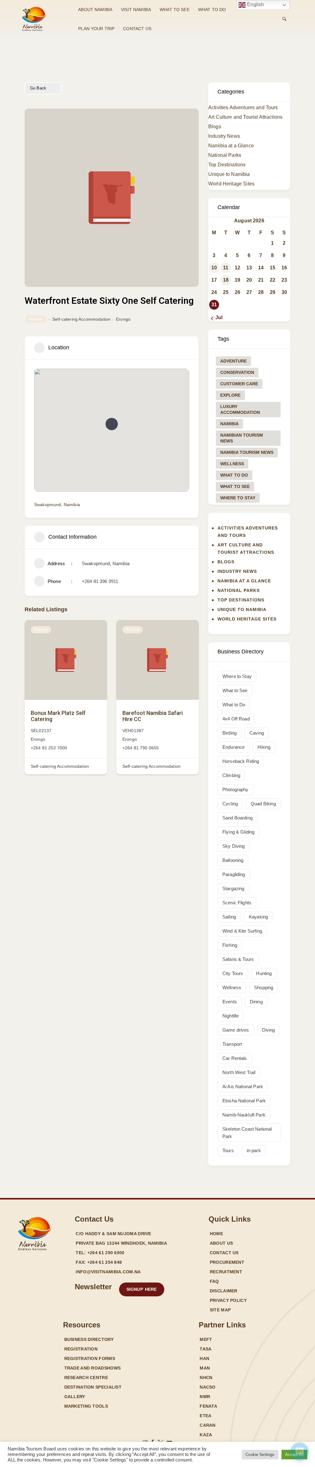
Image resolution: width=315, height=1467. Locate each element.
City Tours (232, 973)
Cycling (230, 803)
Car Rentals (234, 1058)
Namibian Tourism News (241, 438)
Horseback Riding (240, 761)
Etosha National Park (244, 1100)
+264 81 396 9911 (100, 581)
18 (226, 280)
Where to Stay (237, 497)
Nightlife (230, 1015)
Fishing (229, 945)
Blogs (214, 126)
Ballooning (233, 860)
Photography (235, 789)
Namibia (229, 423)
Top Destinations (226, 164)
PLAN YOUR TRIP (96, 28)
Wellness (232, 463)
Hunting (264, 973)
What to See (235, 486)
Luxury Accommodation (240, 409)
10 (214, 267)
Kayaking (258, 916)
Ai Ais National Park (242, 1086)
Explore (230, 395)
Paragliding (233, 874)
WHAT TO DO (212, 9)
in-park (254, 1150)
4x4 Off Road (236, 718)
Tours (228, 1150)
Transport (232, 1044)
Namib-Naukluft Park (243, 1114)
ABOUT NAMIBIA (95, 9)
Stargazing (233, 888)
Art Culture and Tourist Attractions (245, 117)
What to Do (234, 475)
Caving (256, 732)
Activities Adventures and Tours (243, 107)
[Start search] (284, 19)
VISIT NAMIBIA (136, 9)
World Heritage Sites (231, 183)
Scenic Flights (236, 902)
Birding (229, 732)
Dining (256, 1001)
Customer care (239, 383)
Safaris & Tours (238, 959)
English (255, 4)
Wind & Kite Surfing (242, 931)
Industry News (224, 136)
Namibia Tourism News (246, 452)
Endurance (233, 747)
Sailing (229, 916)
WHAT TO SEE (174, 9)
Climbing (231, 775)
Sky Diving (233, 846)
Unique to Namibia (229, 174)
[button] (112, 424)
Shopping (263, 987)
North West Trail (238, 1072)
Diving (268, 1030)
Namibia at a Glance (231, 145)
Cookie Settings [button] (259, 1454)
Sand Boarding (237, 817)
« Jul (216, 317)
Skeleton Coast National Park (247, 1132)
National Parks (224, 155)
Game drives (235, 1030)
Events (229, 1001)
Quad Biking (263, 803)
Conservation (237, 372)
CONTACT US (137, 28)
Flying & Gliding (238, 832)
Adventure (233, 361)
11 (225, 267)
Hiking (263, 747)
